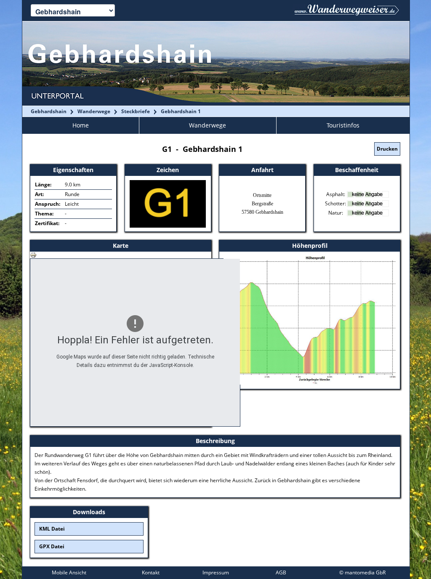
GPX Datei (51, 546)
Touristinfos (343, 125)
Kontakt (151, 572)
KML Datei (52, 528)
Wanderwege (207, 125)
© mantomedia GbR (362, 572)
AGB (281, 572)
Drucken (387, 148)
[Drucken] (33, 254)
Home (80, 125)
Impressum (215, 572)
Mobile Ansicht (69, 572)
